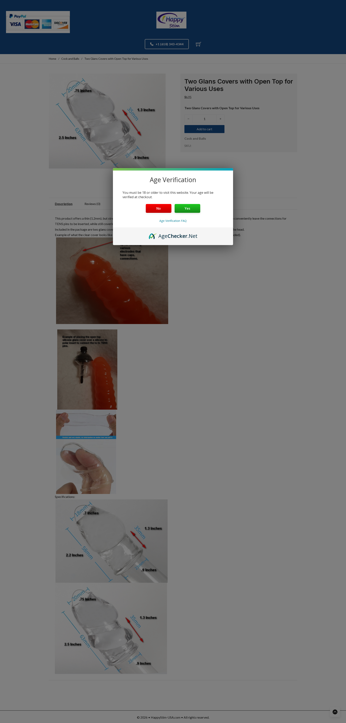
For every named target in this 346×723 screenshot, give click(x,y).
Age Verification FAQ (173, 221)
